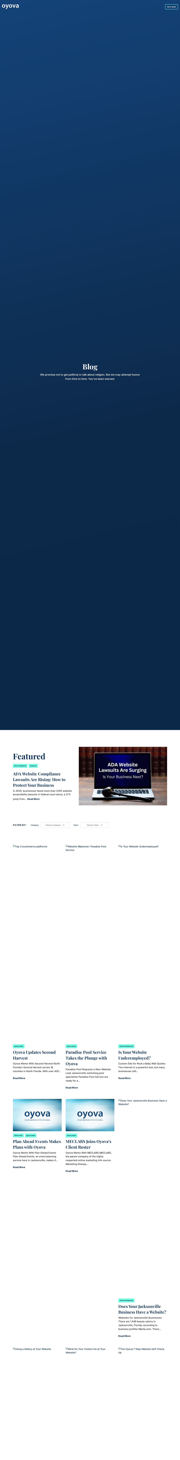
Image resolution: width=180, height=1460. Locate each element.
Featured (33, 766)
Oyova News (18, 1046)
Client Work (18, 1135)
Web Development (126, 1046)
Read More (33, 799)
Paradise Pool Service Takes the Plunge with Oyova (86, 1057)
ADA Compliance (20, 766)
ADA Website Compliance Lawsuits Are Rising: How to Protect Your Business (39, 779)
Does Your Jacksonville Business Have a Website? (142, 1309)
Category (35, 825)
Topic (75, 825)
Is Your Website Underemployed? (134, 1054)
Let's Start (171, 7)
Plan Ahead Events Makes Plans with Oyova (37, 1144)
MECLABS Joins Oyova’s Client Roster (88, 1144)
